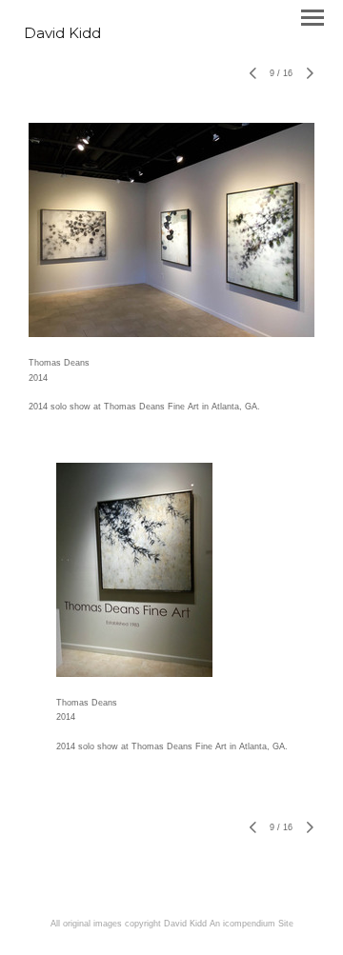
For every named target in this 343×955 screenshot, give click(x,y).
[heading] (62, 34)
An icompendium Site (251, 923)
